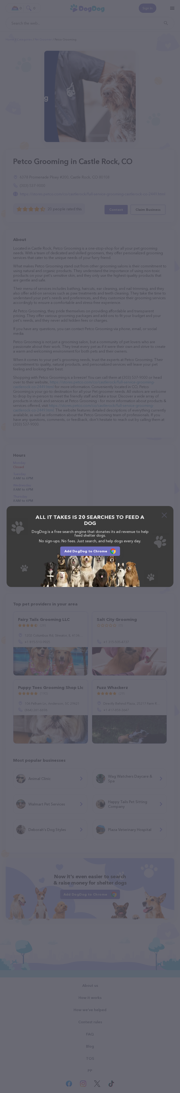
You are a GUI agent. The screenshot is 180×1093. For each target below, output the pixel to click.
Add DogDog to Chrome (85, 551)
